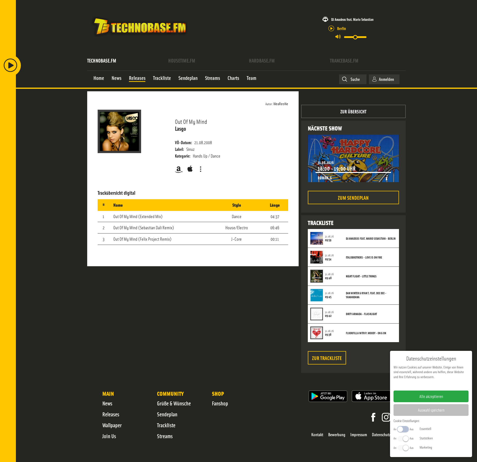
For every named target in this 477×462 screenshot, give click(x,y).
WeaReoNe (280, 103)
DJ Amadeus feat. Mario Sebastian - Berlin (371, 238)
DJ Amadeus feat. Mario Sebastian (352, 19)
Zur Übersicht (353, 111)
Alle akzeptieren (431, 396)
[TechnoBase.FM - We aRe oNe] (139, 38)
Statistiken (426, 438)
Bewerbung (336, 434)
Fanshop (220, 403)
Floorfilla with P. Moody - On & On (366, 333)
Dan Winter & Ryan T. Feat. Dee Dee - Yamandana (366, 295)
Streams (165, 436)
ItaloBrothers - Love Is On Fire (364, 257)
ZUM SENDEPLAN (353, 197)
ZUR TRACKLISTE (327, 357)
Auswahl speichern (431, 409)
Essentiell (425, 428)
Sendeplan (167, 414)
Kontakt (317, 434)
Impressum (358, 434)
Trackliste (166, 425)
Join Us (109, 436)
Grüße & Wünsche (174, 403)
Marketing (426, 447)
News (107, 403)
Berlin (341, 28)
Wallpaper (112, 425)
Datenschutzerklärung (439, 384)
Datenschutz (381, 434)
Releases (110, 414)
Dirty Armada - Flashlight (361, 314)
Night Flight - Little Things (361, 276)
